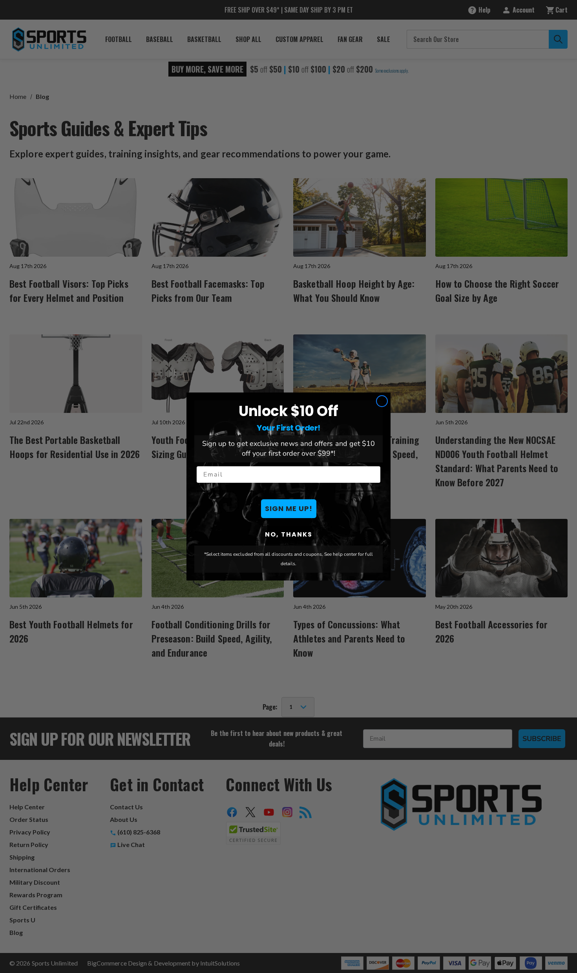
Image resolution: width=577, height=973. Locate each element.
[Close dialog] (382, 401)
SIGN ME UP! (288, 508)
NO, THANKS (288, 534)
